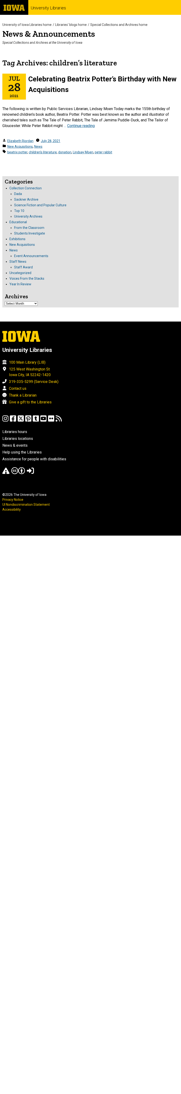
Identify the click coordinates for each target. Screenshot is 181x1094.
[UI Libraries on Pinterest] (28, 420)
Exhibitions (17, 239)
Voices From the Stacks (26, 278)
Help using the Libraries (22, 452)
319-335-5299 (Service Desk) (33, 381)
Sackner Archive (26, 199)
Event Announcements (31, 256)
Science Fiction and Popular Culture (40, 205)
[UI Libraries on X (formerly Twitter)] (21, 420)
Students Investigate (29, 233)
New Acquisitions (20, 146)
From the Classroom (29, 228)
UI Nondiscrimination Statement (26, 504)
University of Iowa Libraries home (27, 25)
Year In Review (20, 284)
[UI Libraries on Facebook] (13, 420)
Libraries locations (17, 438)
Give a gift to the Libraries (30, 402)
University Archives (28, 216)
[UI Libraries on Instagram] (5, 420)
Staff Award (23, 267)
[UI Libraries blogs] (59, 420)
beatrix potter (17, 152)
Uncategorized (20, 273)
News (38, 146)
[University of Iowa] (14, 7)
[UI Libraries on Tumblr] (36, 420)
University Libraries (48, 7)
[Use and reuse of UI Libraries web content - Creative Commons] (18, 473)
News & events (15, 445)
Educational (18, 222)
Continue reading (81, 125)
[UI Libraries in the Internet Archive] (5, 473)
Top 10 (19, 211)
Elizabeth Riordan (20, 141)
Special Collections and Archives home (119, 25)
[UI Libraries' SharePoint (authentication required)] (30, 473)
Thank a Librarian (23, 395)
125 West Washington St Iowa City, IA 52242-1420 (30, 372)
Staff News (17, 261)
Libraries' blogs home (71, 25)
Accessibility (11, 509)
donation (64, 152)
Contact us (17, 388)
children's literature (43, 152)
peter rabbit (103, 152)
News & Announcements (48, 34)
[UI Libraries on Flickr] (51, 420)
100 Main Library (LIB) (27, 362)
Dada (18, 194)
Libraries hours (14, 432)
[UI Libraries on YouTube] (43, 420)
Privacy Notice (12, 499)
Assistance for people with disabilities (34, 459)
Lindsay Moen (83, 152)
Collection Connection (25, 188)
